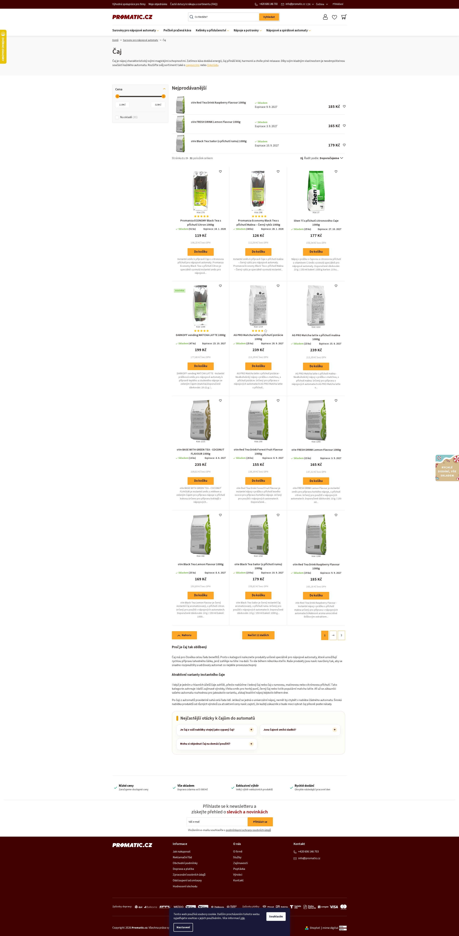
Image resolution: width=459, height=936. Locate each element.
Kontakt (238, 880)
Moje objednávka (157, 4)
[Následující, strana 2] (333, 635)
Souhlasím (276, 917)
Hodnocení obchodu (185, 886)
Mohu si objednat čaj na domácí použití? (205, 744)
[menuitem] (136, 30)
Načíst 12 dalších (258, 635)
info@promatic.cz (295, 4)
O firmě (237, 852)
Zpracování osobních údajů (189, 875)
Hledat (269, 17)
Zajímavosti (240, 863)
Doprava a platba (183, 869)
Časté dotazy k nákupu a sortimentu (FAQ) (194, 4)
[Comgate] (322, 907)
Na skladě (128, 117)
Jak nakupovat (182, 852)
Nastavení (183, 927)
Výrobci (237, 875)
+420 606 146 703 (268, 4)
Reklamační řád (182, 857)
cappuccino (193, 65)
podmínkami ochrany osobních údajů (248, 830)
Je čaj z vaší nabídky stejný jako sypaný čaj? (207, 730)
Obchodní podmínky (185, 863)
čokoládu (212, 65)
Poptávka (239, 869)
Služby (237, 857)
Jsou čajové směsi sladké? (279, 730)
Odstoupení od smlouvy (187, 880)
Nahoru (186, 635)
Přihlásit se (260, 822)
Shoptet (315, 928)
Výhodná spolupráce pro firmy (129, 4)
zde (242, 918)
